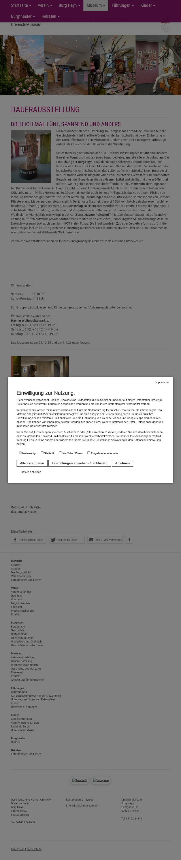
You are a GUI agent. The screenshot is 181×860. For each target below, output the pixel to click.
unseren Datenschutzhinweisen (38, 426)
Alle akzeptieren (32, 463)
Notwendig (29, 453)
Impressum (162, 382)
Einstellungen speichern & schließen (79, 463)
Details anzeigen (31, 472)
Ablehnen (122, 463)
